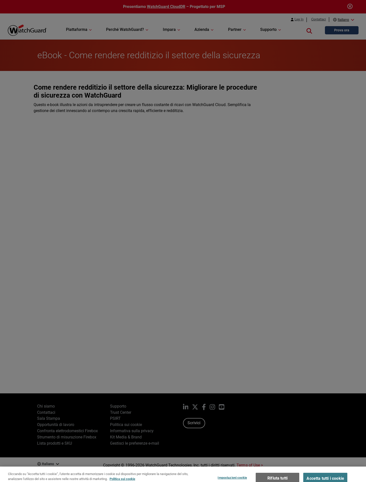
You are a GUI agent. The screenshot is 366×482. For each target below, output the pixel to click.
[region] (183, 471)
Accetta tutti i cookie (325, 471)
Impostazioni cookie (232, 471)
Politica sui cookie (122, 472)
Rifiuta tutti (277, 471)
